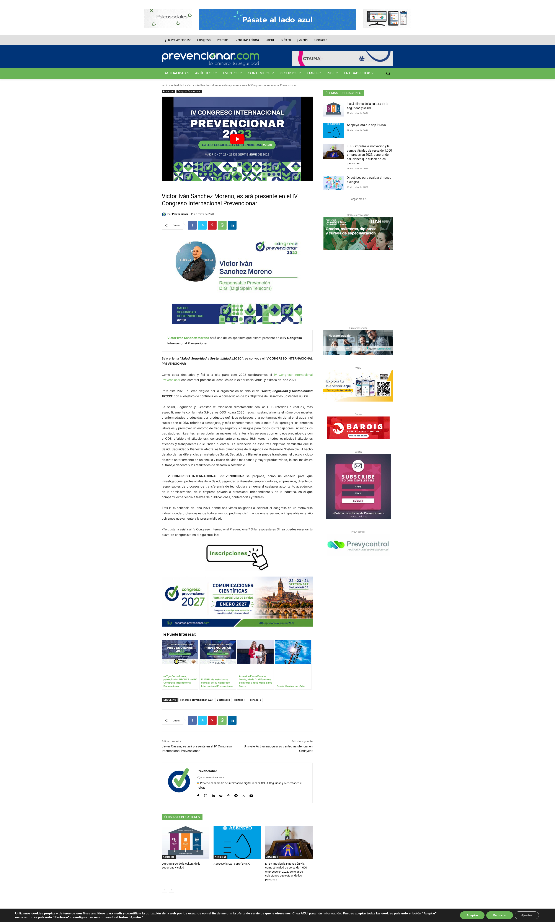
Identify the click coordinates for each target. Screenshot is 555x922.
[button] (388, 73)
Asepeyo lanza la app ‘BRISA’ (232, 863)
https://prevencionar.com (210, 777)
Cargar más (356, 199)
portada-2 (255, 699)
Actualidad (177, 85)
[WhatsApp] (222, 225)
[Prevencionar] (210, 58)
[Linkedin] (232, 225)
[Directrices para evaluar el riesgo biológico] (333, 183)
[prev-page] (164, 890)
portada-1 (239, 699)
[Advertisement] (358, 287)
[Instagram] (205, 794)
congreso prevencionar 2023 (196, 699)
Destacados (223, 699)
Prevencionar (180, 214)
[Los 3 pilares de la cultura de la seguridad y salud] (185, 842)
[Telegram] (236, 794)
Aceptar (472, 915)
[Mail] (220, 794)
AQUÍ (304, 913)
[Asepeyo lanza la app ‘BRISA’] (237, 842)
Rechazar (499, 915)
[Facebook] (192, 225)
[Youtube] (251, 794)
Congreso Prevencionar (189, 91)
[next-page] (171, 890)
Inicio (165, 85)
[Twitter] (202, 225)
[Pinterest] (212, 225)
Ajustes (526, 915)
